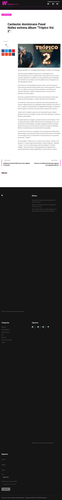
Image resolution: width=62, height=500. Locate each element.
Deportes (4, 337)
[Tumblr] (13, 54)
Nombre (4, 459)
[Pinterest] (13, 50)
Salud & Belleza (5, 330)
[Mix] (9, 54)
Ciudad (3, 470)
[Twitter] (6, 50)
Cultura (3, 342)
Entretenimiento (6, 14)
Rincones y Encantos (7, 340)
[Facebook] (3, 50)
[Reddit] (6, 54)
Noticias (4, 327)
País (3, 474)
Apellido (3, 465)
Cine (3, 335)
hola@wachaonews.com (53, 1)
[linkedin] (9, 50)
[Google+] (3, 54)
